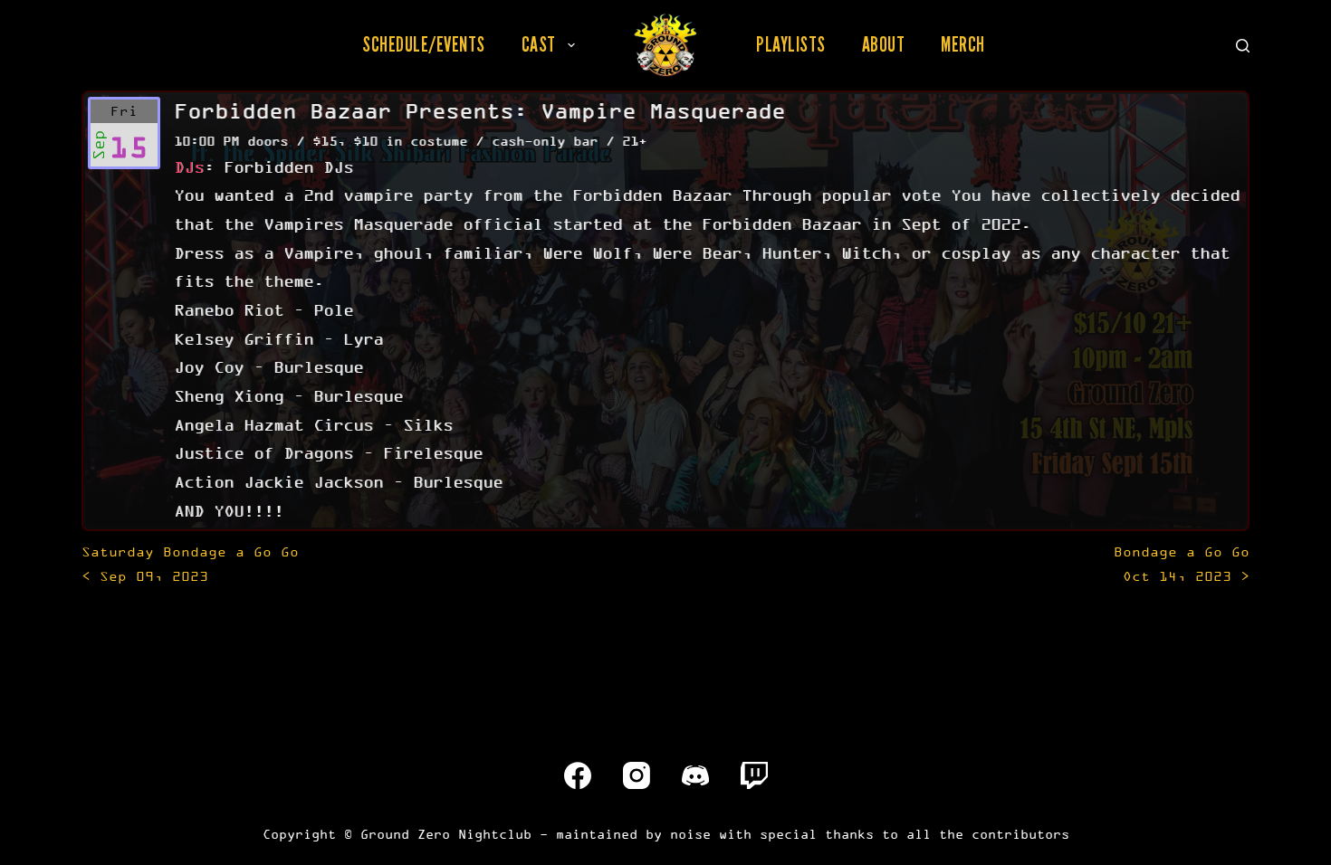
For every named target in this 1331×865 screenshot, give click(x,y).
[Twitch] (754, 775)
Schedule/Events (423, 44)
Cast (539, 44)
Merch (963, 44)
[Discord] (695, 775)
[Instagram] (636, 775)
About (883, 44)
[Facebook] (577, 775)
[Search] (1243, 45)
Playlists (791, 44)
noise (690, 833)
